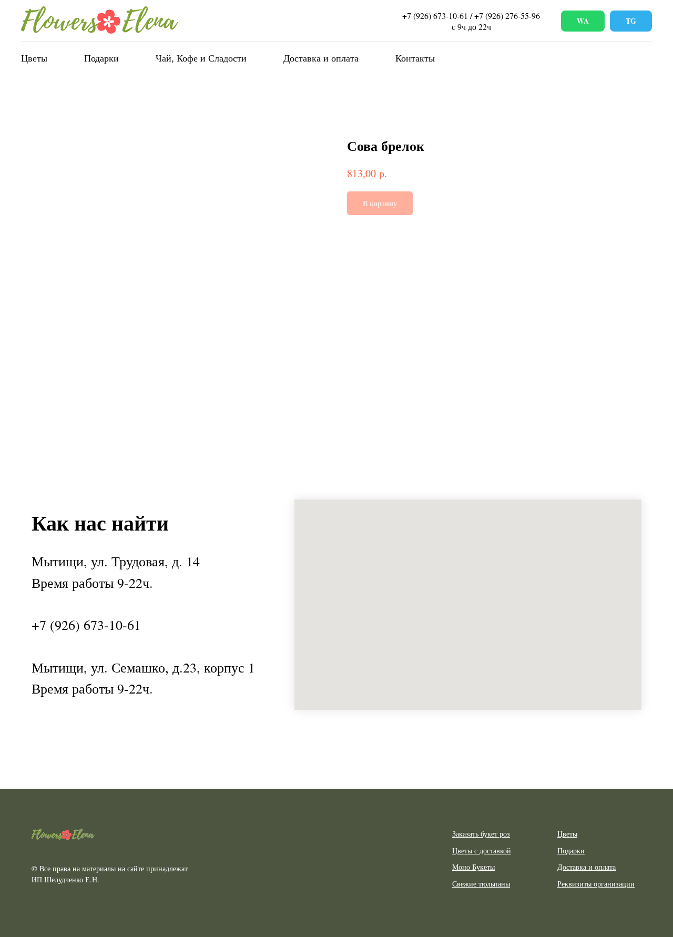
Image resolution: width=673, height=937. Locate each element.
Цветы (34, 58)
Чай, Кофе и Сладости (201, 58)
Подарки (101, 58)
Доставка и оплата (321, 58)
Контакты (415, 58)
